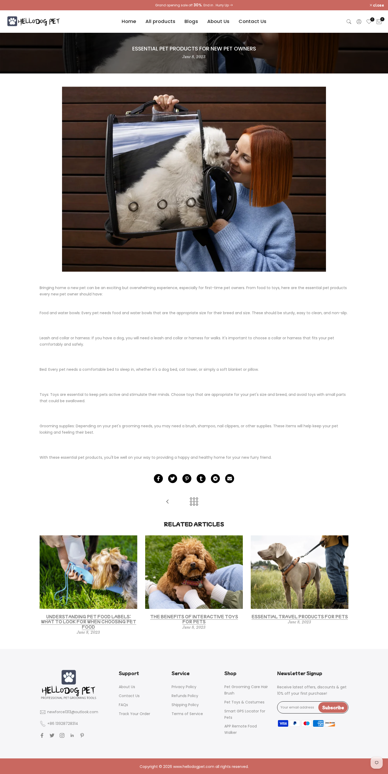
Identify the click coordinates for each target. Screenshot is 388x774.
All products (160, 21)
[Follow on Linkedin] (72, 735)
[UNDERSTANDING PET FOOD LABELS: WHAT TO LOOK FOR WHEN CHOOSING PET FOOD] (167, 502)
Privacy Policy (184, 686)
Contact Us (252, 21)
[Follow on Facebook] (42, 735)
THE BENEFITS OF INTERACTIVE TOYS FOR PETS (194, 619)
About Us (218, 21)
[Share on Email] (229, 478)
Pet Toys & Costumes (244, 702)
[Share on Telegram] (215, 478)
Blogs (191, 21)
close (12, 5)
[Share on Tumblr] (201, 478)
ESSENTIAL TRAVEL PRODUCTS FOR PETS (300, 616)
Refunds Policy (185, 695)
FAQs (123, 704)
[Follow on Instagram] (62, 735)
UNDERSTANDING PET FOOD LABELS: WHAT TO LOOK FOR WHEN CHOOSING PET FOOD (88, 621)
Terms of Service (187, 713)
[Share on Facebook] (158, 478)
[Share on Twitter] (172, 478)
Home (129, 21)
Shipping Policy (185, 704)
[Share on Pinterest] (186, 478)
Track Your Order (134, 713)
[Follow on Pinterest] (82, 735)
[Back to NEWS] (194, 502)
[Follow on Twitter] (52, 735)
